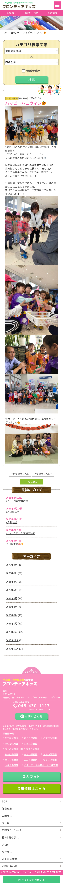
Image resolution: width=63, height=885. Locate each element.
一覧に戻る (31, 481)
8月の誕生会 (12, 511)
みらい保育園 (30, 754)
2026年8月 (11, 564)
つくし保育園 (11, 759)
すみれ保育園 (30, 743)
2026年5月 (11, 589)
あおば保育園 (11, 754)
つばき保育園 (11, 765)
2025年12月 (12, 632)
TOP (5, 32)
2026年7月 (11, 573)
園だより (15, 32)
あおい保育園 (50, 754)
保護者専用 (33, 71)
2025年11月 (12, 640)
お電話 (10, 12)
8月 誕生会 (11, 522)
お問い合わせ (31, 12)
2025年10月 (12, 648)
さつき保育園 (30, 738)
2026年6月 (11, 581)
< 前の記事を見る (20, 473)
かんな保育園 (11, 743)
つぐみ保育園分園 (14, 748)
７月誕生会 (12, 544)
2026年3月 (11, 606)
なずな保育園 (11, 738)
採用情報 (52, 12)
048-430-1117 (34, 706)
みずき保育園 (50, 738)
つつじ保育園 (32, 748)
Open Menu (57, 5)
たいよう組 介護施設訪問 (20, 533)
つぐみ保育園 (50, 759)
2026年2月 (11, 615)
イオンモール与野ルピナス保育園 (41, 765)
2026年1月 (11, 623)
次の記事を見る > (43, 473)
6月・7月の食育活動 (17, 500)
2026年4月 (11, 598)
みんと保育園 (30, 759)
